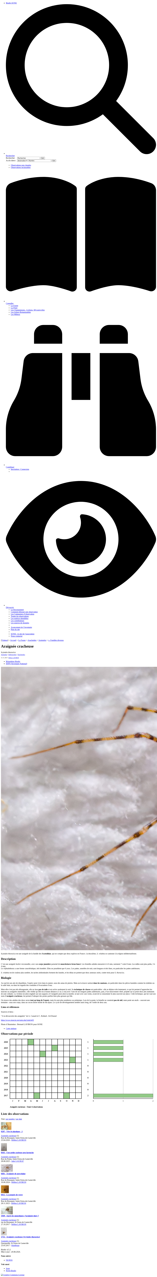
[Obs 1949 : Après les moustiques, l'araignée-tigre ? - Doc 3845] (7, 1214)
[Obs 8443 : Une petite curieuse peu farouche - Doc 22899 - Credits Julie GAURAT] (4, 1150)
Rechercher (11, 158)
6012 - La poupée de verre (12, 1195)
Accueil (13, 640)
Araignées (42, 640)
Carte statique (11, 1028)
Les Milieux (15, 314)
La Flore (14, 308)
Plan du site (15, 629)
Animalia (4, 655)
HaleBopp (15, 1245)
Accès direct (11, 161)
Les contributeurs (17, 621)
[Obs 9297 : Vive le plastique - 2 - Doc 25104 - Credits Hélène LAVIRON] (6, 1129)
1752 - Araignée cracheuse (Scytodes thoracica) (20, 1237)
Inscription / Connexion (20, 469)
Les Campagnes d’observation (22, 614)
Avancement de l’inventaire (21, 627)
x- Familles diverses (56, 640)
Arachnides (32, 640)
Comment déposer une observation (24, 612)
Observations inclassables (21, 167)
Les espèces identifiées (19, 618)
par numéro (10, 1119)
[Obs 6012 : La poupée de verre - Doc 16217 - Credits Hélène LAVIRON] (5, 1192)
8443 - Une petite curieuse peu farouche (17, 1153)
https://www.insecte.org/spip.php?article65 (17, 1020)
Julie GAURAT (17, 1161)
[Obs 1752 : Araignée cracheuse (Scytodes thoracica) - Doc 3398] (4, 1235)
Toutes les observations (20, 616)
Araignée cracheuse (8, 1136)
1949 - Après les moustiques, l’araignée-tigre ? (20, 1216)
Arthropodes (12, 655)
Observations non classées (21, 165)
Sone (8, 1268)
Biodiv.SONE (11, 3)
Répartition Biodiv (13, 661)
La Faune (14, 306)
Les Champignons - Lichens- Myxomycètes (28, 310)
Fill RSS (9, 1260)
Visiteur (5, 640)
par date (19, 1119)
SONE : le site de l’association (22, 634)
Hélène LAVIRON (14, 657)
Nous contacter (16, 636)
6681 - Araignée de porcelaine (13, 1174)
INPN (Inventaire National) (16, 664)
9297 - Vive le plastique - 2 (12, 1131)
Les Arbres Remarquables (21, 312)
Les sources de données (20, 623)
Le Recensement (17, 610)
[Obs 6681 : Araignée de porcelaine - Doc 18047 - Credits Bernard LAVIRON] (7, 1171)
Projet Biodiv (11, 1271)
